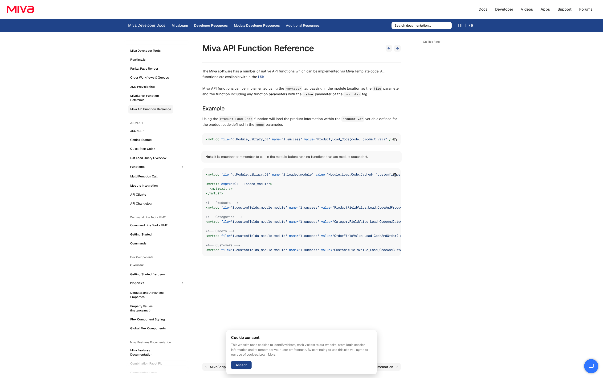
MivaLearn (180, 25)
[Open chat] (591, 366)
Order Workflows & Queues (149, 78)
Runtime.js (138, 60)
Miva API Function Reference (150, 109)
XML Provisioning (142, 87)
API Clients (138, 195)
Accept (241, 365)
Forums (586, 9)
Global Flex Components (148, 329)
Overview (137, 265)
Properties (137, 283)
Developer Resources (211, 25)
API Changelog (141, 204)
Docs (483, 9)
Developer (504, 9)
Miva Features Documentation (141, 352)
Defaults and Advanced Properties (147, 295)
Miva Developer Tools (145, 51)
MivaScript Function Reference (144, 98)
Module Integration (144, 186)
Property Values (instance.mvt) (141, 308)
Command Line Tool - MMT (148, 225)
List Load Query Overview (148, 158)
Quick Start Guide (142, 149)
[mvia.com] (20, 9)
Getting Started (141, 140)
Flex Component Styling (147, 320)
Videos (527, 9)
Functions (137, 167)
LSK (261, 77)
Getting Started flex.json (147, 274)
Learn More (267, 354)
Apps (545, 9)
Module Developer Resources (257, 25)
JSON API (137, 131)
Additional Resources (303, 25)
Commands (138, 243)
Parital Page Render (144, 69)
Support (565, 9)
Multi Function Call (144, 177)
